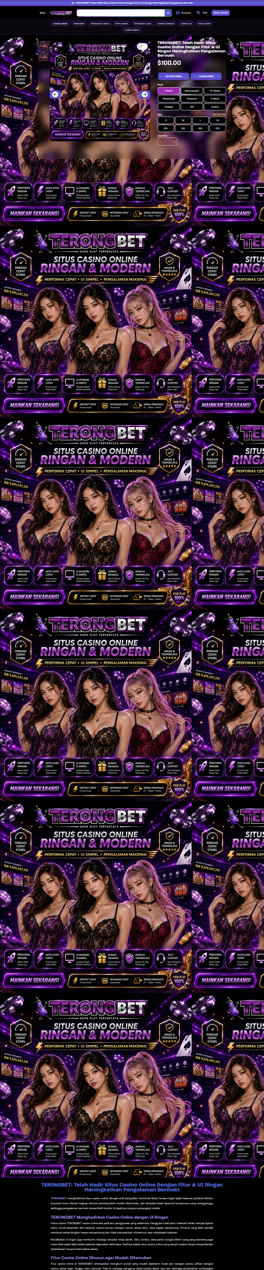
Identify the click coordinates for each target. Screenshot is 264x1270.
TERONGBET (59, 1198)
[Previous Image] (55, 94)
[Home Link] (61, 13)
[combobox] (121, 12)
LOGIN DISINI (206, 76)
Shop (42, 12)
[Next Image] (144, 94)
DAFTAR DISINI (173, 76)
